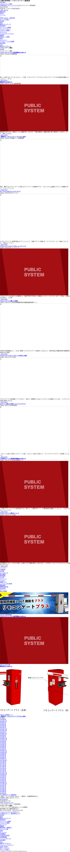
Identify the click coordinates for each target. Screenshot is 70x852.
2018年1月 (3, 758)
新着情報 (2, 575)
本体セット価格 (5, 37)
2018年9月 (3, 754)
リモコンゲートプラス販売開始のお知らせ (13, 52)
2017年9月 (3, 761)
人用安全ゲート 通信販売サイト (10, 813)
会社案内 (2, 2)
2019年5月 (3, 744)
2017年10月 (3, 760)
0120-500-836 (4, 799)
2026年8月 (3, 719)
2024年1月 (3, 722)
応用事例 (2, 834)
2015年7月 (3, 785)
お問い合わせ (4, 846)
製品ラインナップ (5, 24)
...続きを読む (4, 80)
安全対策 (2, 588)
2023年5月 (3, 724)
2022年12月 (3, 729)
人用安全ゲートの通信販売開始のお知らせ (13, 458)
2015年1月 (3, 788)
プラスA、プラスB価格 (7, 41)
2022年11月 (3, 730)
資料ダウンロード (5, 46)
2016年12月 (3, 772)
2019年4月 (3, 746)
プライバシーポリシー (7, 845)
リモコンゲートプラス (7, 33)
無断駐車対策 (4, 586)
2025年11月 (3, 721)
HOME (2, 21)
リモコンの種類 (5, 30)
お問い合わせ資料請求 (4, 10)
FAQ (1, 44)
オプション (3, 32)
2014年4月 (3, 790)
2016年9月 (3, 776)
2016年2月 (3, 782)
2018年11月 (3, 750)
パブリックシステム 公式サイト (9, 812)
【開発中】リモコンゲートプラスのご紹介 (13, 136)
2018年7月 (3, 755)
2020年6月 (3, 735)
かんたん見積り (5, 19)
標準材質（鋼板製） (6, 827)
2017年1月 (3, 771)
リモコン (2, 580)
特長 (1, 22)
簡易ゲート (3, 582)
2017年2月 (3, 769)
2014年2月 (3, 791)
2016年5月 (3, 780)
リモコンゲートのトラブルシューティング (13, 246)
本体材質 (2, 26)
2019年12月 (3, 738)
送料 (1, 38)
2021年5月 (3, 732)
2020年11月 (3, 733)
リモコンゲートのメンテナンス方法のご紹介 (13, 355)
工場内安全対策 (5, 835)
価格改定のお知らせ (6, 82)
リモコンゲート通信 (6, 4)
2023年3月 (3, 725)
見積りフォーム (2, 14)
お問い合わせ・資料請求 (7, 18)
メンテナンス (4, 572)
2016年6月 (3, 779)
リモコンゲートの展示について (9, 513)
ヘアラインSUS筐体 (6, 583)
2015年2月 (3, 787)
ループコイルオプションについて (10, 191)
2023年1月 (3, 727)
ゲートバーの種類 (5, 27)
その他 (2, 577)
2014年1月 (3, 793)
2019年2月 (3, 749)
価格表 (2, 35)
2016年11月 (3, 774)
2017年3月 (3, 768)
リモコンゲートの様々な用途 (9, 301)
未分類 (2, 571)
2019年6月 (3, 743)
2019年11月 (3, 740)
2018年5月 (3, 757)
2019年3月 (3, 747)
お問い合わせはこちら (7, 802)
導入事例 (2, 574)
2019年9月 (3, 741)
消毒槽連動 (3, 837)
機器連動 (2, 585)
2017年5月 (3, 766)
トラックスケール (5, 838)
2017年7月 (3, 763)
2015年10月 (3, 783)
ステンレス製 (4, 829)
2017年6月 (3, 765)
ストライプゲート (5, 29)
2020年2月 (3, 736)
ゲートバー (3, 579)
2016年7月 (3, 777)
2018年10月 (3, 752)
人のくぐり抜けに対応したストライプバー (13, 404)
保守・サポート (5, 848)
